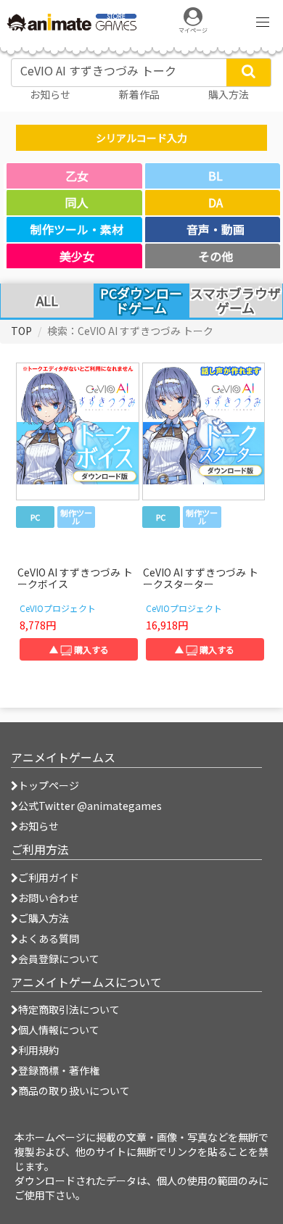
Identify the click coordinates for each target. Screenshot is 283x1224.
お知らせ (38, 826)
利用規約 (38, 1050)
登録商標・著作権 (58, 1070)
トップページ (48, 785)
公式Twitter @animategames (90, 805)
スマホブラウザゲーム (235, 300)
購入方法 (228, 94)
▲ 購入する (79, 649)
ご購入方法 (43, 918)
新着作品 (139, 94)
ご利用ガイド (48, 877)
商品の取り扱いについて (74, 1090)
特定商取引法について (69, 1009)
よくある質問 (48, 938)
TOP (21, 330)
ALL (47, 301)
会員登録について (58, 958)
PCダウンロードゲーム (141, 300)
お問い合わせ (48, 897)
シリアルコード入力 (141, 138)
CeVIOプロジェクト (58, 608)
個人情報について (58, 1029)
